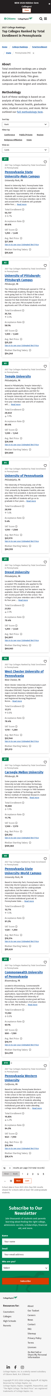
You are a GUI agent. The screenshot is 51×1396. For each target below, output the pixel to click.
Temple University (18, 376)
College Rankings (20, 47)
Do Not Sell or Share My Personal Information (37, 1355)
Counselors (8, 1312)
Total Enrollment (39, 47)
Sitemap (32, 1333)
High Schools (9, 1321)
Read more (22, 204)
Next (18, 1181)
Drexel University (17, 572)
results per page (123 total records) (28, 1168)
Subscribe (25, 1281)
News (30, 1320)
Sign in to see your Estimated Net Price (22, 245)
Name (5, 1235)
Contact (31, 1324)
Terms (31, 1342)
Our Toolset (33, 1310)
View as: (5, 145)
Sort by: (5, 119)
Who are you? (9, 1261)
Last (27, 1181)
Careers (31, 1315)
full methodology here (30, 111)
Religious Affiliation (13, 140)
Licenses (32, 1347)
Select (7, 1268)
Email (5, 1248)
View (26, 10)
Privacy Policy (34, 1338)
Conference (9, 135)
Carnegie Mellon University (24, 772)
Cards (6, 150)
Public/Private (26, 135)
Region (40, 135)
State (8, 53)
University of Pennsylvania (24, 476)
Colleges (7, 1316)
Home (4, 47)
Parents (7, 1325)
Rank (6, 124)
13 (11, 1180)
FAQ (29, 1329)
